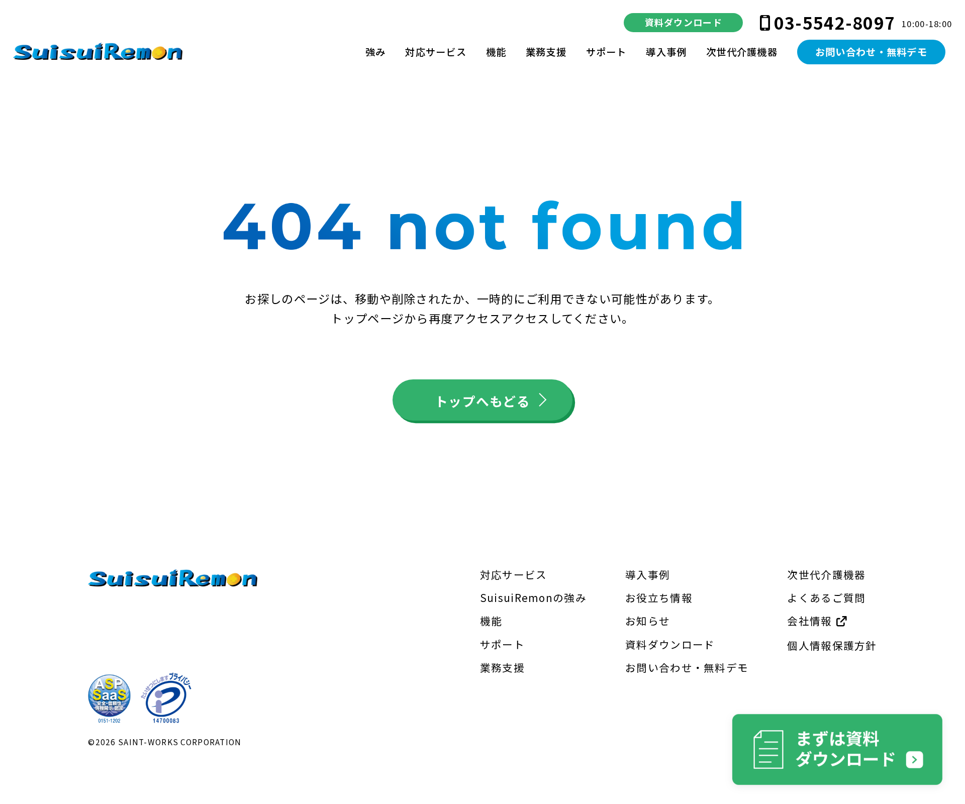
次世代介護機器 (742, 52)
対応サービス (435, 52)
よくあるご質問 (826, 597)
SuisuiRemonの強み (533, 597)
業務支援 (546, 52)
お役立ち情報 (659, 597)
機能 (496, 52)
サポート (606, 52)
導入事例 (666, 52)
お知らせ (647, 620)
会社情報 (811, 620)
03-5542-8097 (834, 22)
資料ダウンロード (683, 22)
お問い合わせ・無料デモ (871, 52)
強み (375, 52)
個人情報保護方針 (832, 645)
